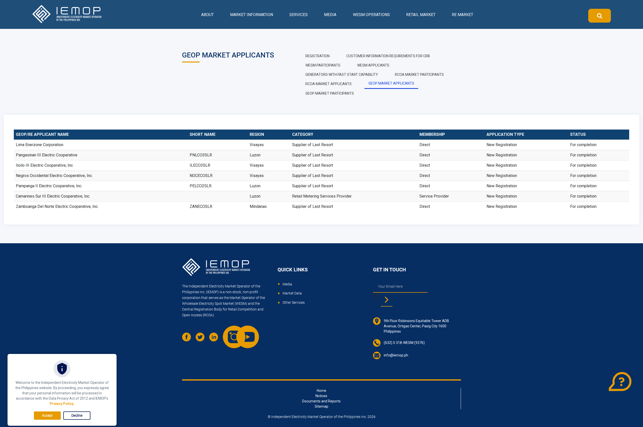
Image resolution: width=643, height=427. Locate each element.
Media (287, 284)
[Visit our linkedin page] (215, 339)
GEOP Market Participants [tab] (329, 93)
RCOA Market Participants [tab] (419, 75)
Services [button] (298, 14)
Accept (47, 415)
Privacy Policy (62, 404)
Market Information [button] (251, 14)
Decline (76, 415)
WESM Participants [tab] (322, 65)
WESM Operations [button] (371, 14)
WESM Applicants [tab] (373, 65)
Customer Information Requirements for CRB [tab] (388, 56)
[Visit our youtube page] (242, 332)
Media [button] (330, 14)
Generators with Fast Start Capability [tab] (341, 75)
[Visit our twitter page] (202, 339)
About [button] (207, 14)
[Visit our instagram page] (229, 332)
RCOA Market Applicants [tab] (328, 84)
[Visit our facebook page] (188, 339)
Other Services (294, 302)
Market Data (292, 293)
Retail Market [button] (421, 14)
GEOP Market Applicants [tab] (391, 83)
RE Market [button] (462, 14)
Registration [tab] (317, 56)
